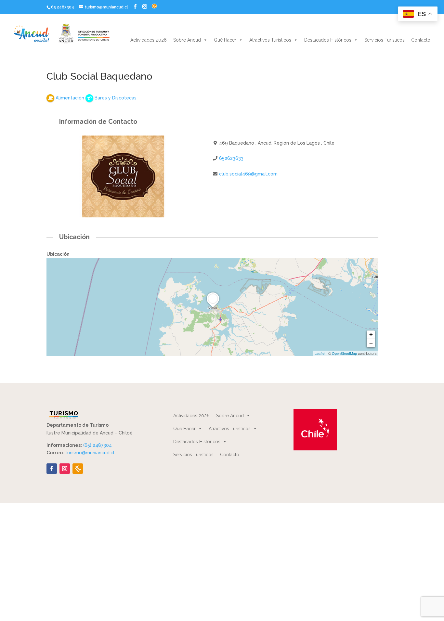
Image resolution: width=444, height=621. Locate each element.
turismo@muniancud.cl (89, 452)
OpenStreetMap (344, 353)
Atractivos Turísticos (270, 40)
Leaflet (320, 353)
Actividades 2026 (148, 40)
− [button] (371, 343)
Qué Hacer (225, 40)
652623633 (231, 158)
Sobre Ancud (187, 40)
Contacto (420, 40)
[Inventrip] (77, 468)
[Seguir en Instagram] (64, 468)
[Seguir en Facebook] (51, 468)
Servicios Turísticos (384, 40)
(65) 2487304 (97, 445)
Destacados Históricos (327, 40)
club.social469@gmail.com (248, 173)
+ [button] (371, 334)
